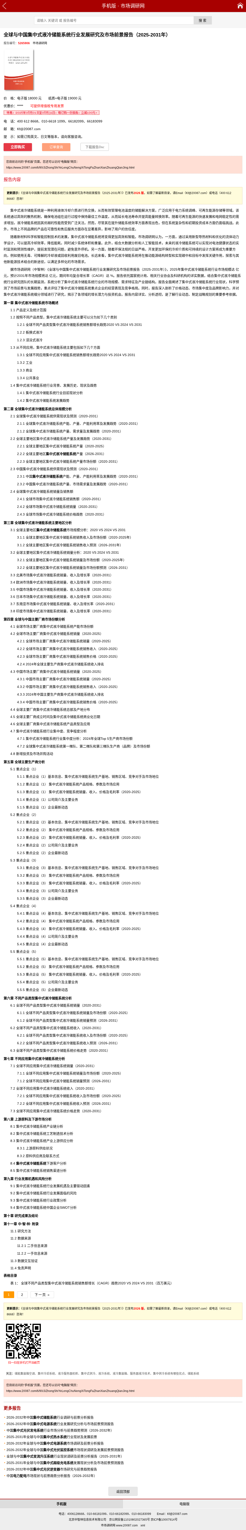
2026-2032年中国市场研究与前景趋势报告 (51, 1469)
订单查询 (56, 147)
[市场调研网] (240, 6)
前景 (20, 288)
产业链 (143, 282)
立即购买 (18, 147)
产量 (64, 454)
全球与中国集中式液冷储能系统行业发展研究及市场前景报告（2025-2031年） (107, 269)
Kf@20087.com (29, 129)
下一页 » (42, 1295)
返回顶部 (123, 1492)
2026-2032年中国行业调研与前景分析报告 (50, 1417)
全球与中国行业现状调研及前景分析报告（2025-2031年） (65, 1456)
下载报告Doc (94, 147)
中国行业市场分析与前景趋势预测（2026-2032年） (60, 1430)
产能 (50, 476)
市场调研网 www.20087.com (119, 1525)
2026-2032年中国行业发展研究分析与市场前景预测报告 (60, 1424)
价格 (178, 288)
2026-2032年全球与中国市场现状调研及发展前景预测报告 (65, 1450)
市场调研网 (133, 6)
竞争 (132, 959)
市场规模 (58, 530)
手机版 (109, 6)
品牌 (126, 746)
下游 (34, 1163)
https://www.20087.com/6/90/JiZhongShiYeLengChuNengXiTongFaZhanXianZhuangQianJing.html (70, 167)
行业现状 (219, 282)
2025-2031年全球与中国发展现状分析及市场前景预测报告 (65, 1463)
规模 (228, 269)
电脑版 (184, 1504)
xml (143, 1525)
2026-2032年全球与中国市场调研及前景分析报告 (55, 1443)
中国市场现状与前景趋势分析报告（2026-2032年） (51, 1476)
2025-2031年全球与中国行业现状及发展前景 (51, 1437)
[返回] (4, 6)
